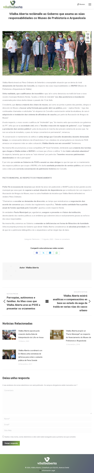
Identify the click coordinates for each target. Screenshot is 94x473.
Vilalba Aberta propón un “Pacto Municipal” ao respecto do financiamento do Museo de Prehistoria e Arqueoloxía (78, 336)
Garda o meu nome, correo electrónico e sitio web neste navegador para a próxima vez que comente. (40, 437)
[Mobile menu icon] (90, 4)
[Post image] (9, 335)
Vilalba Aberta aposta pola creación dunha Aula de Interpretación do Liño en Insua (30, 334)
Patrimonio (8, 34)
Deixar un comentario (62, 239)
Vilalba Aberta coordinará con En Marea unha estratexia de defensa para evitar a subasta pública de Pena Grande (30, 355)
